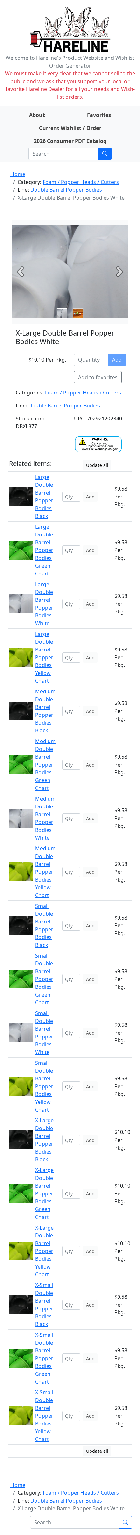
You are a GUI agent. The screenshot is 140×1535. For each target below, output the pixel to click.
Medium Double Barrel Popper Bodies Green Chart (45, 765)
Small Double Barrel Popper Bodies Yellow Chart (44, 1086)
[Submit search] (105, 154)
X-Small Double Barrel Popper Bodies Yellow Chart (44, 1416)
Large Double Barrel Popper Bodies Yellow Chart (44, 657)
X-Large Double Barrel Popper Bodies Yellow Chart (44, 1251)
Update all (97, 465)
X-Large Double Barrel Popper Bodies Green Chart (44, 1193)
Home (17, 174)
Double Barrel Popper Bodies (66, 189)
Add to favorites (98, 377)
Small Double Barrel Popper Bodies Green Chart (44, 979)
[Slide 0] (62, 313)
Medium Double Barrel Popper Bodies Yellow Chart (45, 872)
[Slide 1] (78, 313)
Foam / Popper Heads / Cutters (81, 182)
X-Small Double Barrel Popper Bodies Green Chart (44, 1358)
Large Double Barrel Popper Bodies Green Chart (44, 550)
